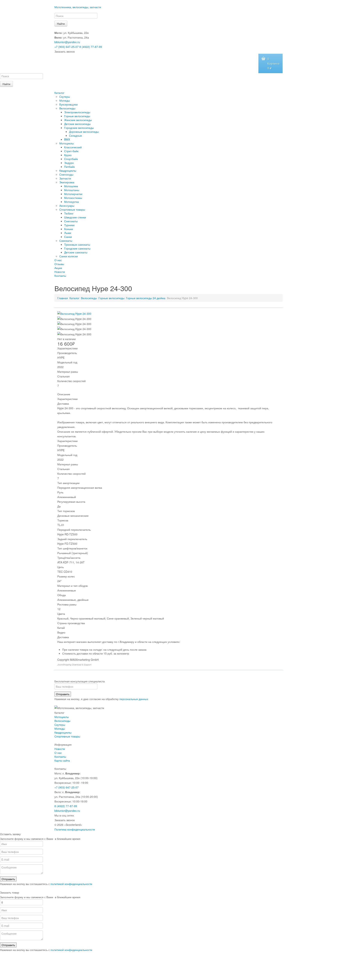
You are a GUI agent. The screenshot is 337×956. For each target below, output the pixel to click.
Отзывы (59, 264)
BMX (67, 139)
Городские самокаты (77, 248)
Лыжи (67, 233)
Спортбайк (71, 159)
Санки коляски (68, 256)
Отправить (62, 694)
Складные (75, 135)
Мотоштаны (71, 190)
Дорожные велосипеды (84, 132)
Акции (58, 268)
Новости (59, 272)
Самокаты (65, 241)
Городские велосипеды (79, 128)
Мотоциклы (66, 143)
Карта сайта (62, 760)
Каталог (59, 93)
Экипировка (66, 182)
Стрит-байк (71, 151)
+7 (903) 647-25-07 (66, 47)
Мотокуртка (71, 202)
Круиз (67, 155)
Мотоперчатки (73, 194)
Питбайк (69, 167)
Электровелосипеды (77, 112)
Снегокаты (71, 221)
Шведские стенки (75, 217)
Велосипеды (67, 108)
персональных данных (133, 699)
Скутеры (64, 96)
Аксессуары (66, 205)
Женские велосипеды (78, 120)
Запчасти (65, 178)
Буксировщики (68, 104)
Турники (69, 225)
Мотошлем (71, 186)
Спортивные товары (72, 209)
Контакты (60, 276)
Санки (68, 237)
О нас (58, 260)
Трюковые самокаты (77, 244)
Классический (73, 147)
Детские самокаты (75, 252)
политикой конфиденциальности (71, 884)
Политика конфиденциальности (74, 829)
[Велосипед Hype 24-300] (74, 313)
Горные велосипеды (77, 116)
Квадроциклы (67, 170)
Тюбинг (69, 213)
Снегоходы (66, 174)
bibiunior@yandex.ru (67, 42)
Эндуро (69, 163)
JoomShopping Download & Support (74, 664)
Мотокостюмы (73, 198)
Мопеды (64, 100)
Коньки (68, 229)
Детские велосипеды (77, 124)
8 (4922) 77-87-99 (90, 47)
